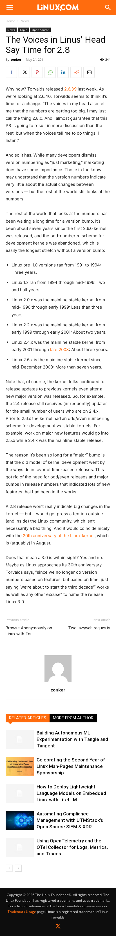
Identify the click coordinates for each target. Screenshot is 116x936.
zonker (16, 59)
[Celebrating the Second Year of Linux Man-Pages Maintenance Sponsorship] (20, 766)
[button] (10, 7)
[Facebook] (11, 72)
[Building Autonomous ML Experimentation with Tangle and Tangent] (20, 739)
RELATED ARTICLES (27, 717)
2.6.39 (70, 89)
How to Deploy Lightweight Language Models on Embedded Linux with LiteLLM (71, 793)
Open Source (40, 30)
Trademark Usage (22, 911)
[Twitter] (58, 927)
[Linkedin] (63, 72)
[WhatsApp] (50, 72)
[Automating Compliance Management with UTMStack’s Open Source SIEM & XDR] (20, 820)
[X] (24, 72)
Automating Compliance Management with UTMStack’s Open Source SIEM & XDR (70, 820)
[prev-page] (9, 868)
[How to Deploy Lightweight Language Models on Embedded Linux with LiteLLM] (20, 793)
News (25, 21)
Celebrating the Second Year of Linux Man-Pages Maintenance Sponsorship (71, 766)
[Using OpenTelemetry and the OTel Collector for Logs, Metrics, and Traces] (20, 847)
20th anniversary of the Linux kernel (59, 535)
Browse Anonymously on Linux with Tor (29, 630)
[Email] (89, 72)
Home (10, 21)
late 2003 (59, 349)
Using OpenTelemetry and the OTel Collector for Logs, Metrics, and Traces (72, 847)
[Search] (108, 7)
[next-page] (18, 868)
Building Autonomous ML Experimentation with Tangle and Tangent (72, 739)
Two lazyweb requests (89, 627)
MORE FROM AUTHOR (73, 717)
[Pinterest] (37, 72)
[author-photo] (58, 682)
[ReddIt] (76, 72)
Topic (23, 30)
